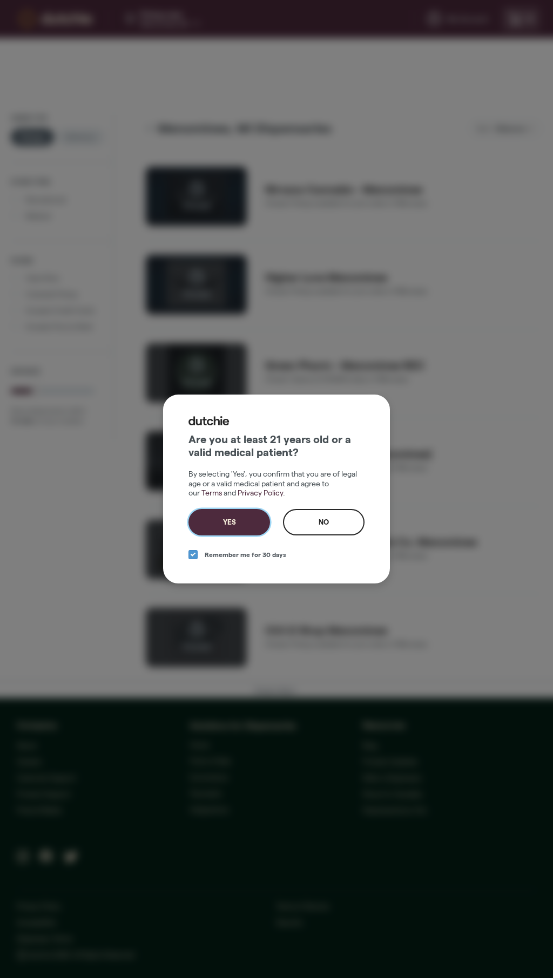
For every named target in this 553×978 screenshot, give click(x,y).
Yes (229, 522)
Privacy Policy (260, 492)
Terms (211, 492)
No (324, 522)
